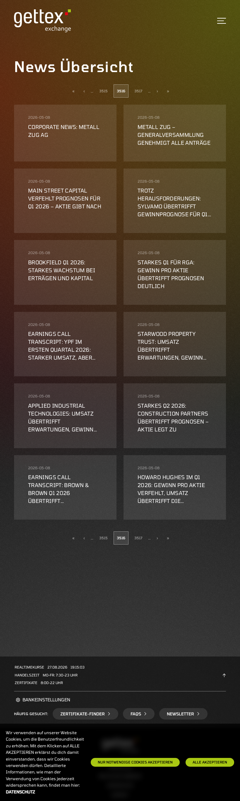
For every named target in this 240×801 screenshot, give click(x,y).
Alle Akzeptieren (210, 762)
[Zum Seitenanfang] (224, 675)
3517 (138, 91)
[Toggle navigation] (221, 20)
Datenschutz (20, 791)
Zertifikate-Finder (82, 713)
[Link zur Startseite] (42, 20)
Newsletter (180, 713)
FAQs (136, 713)
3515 (103, 91)
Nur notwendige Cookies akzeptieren (135, 762)
